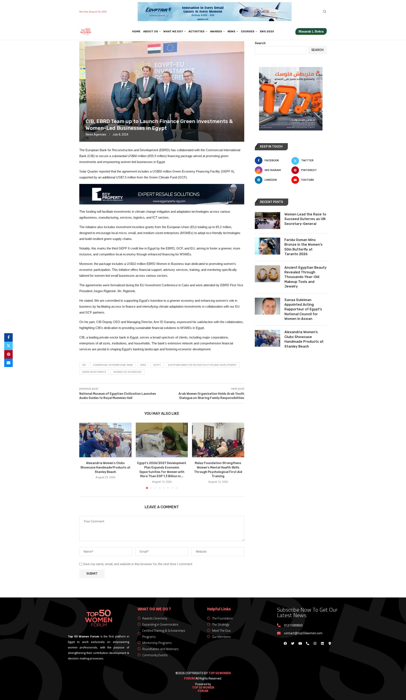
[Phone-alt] (307, 643)
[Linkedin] (322, 643)
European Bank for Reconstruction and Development (202, 365)
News (231, 31)
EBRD (143, 365)
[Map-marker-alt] (329, 643)
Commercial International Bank (113, 365)
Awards (216, 31)
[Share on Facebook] (8, 337)
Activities (196, 31)
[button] (85, 455)
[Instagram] (315, 643)
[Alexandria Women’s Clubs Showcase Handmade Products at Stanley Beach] (105, 440)
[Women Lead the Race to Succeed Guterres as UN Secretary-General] (267, 220)
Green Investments (94, 372)
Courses (247, 31)
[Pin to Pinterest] (8, 354)
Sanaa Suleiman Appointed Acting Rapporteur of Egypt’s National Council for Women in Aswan (303, 309)
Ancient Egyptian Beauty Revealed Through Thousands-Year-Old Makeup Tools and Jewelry (305, 277)
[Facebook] (285, 643)
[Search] (324, 11)
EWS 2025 (267, 31)
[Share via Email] (8, 363)
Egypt (157, 365)
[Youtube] (300, 643)
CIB (84, 365)
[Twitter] (292, 643)
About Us (150, 31)
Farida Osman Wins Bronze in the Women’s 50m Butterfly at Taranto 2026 (303, 247)
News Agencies (96, 134)
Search (260, 43)
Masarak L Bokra (311, 31)
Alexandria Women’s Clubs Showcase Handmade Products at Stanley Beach (105, 467)
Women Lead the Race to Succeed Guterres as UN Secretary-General (305, 219)
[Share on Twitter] (8, 346)
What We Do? (173, 31)
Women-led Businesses (127, 372)
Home (136, 31)
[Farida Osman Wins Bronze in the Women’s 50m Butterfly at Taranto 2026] (267, 246)
